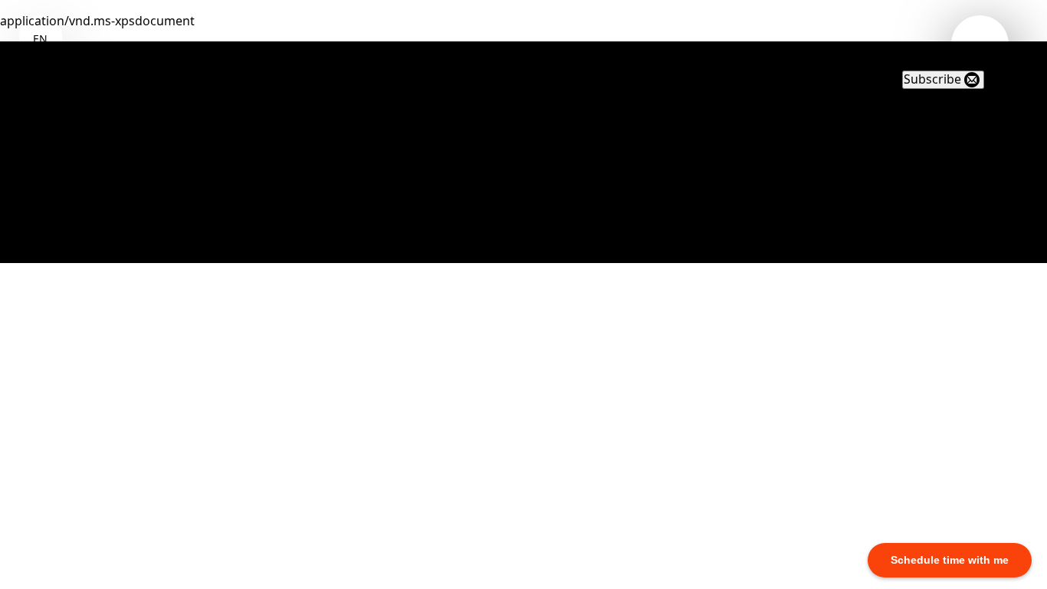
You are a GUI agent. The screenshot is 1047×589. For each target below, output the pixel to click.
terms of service (109, 233)
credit (80, 253)
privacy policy (102, 211)
